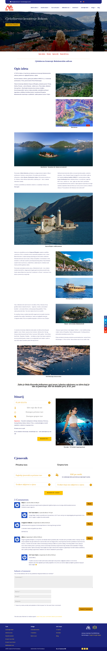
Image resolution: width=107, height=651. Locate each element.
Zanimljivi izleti (84, 7)
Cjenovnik (55, 54)
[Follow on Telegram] (85, 649)
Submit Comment (85, 609)
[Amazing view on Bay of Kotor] (74, 96)
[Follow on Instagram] (87, 649)
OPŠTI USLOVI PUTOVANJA (12, 649)
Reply (89, 504)
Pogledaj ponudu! (12, 24)
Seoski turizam (44, 7)
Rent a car (34, 636)
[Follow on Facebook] (82, 649)
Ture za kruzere (55, 7)
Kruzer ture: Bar (9, 639)
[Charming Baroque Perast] (74, 275)
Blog (99, 7)
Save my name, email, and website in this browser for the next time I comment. (38, 605)
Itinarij (49, 54)
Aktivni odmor (34, 7)
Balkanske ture (65, 7)
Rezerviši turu (64, 54)
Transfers (33, 633)
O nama (58, 629)
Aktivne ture (8, 633)
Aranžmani (75, 7)
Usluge (93, 7)
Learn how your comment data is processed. (49, 616)
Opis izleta (41, 54)
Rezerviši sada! (53, 492)
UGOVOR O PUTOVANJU (37, 649)
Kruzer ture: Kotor (10, 642)
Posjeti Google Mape (95, 635)
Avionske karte (35, 629)
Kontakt (58, 633)
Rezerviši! (44, 438)
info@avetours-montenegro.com (21, 1)
